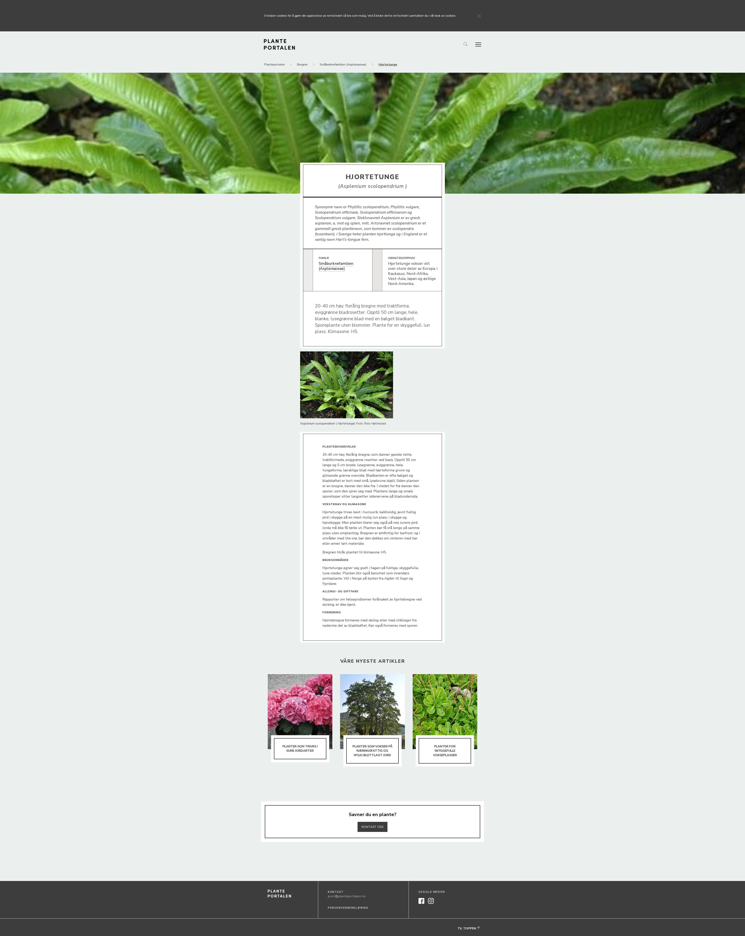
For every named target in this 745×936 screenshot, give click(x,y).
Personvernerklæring (348, 908)
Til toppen (467, 928)
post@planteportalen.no (347, 896)
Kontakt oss (372, 827)
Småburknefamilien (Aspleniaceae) (336, 266)
